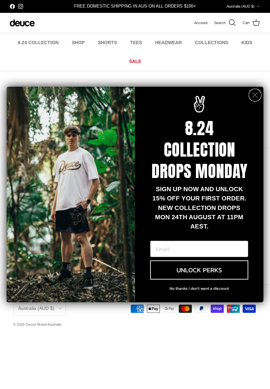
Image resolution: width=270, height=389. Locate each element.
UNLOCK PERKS (199, 270)
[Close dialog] (255, 95)
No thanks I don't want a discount (199, 288)
